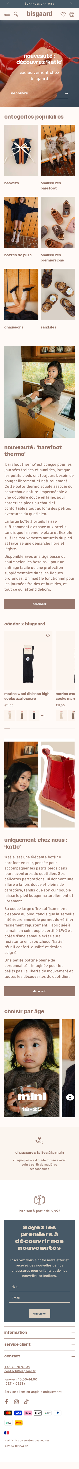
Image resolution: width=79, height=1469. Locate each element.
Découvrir (39, 991)
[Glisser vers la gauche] (8, 4)
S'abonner (39, 1313)
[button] (16, 14)
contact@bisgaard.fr (20, 1371)
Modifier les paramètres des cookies (26, 1440)
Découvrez (39, 604)
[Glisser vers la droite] (71, 4)
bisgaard (21, 1446)
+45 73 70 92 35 (17, 1367)
